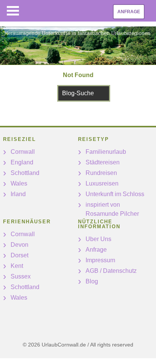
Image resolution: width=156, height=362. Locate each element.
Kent (17, 266)
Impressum (100, 260)
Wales (19, 183)
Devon (19, 244)
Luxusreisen (102, 183)
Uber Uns (98, 239)
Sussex (21, 276)
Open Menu (13, 10)
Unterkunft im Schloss (115, 194)
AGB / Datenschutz (111, 271)
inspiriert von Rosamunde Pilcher (112, 209)
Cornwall (23, 152)
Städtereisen (103, 162)
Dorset (19, 255)
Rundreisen (101, 173)
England (22, 162)
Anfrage (128, 11)
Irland (18, 194)
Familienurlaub (106, 152)
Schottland (25, 173)
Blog (92, 281)
